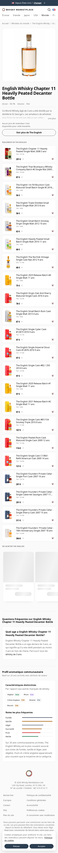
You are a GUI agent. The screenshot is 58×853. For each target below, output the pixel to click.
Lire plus (52, 118)
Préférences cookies (36, 810)
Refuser (16, 846)
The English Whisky (41, 23)
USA (36, 15)
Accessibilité (32, 805)
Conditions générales (36, 800)
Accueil (5, 23)
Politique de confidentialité (39, 795)
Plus (55, 15)
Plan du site (8, 815)
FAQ (5, 810)
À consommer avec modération (41, 815)
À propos (7, 800)
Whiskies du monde (20, 23)
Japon (27, 15)
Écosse (5, 15)
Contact (6, 805)
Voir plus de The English (29, 132)
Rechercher (8, 795)
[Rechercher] (49, 10)
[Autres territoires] (54, 10)
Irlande (16, 15)
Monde (45, 15)
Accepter (41, 846)
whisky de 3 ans (14, 654)
